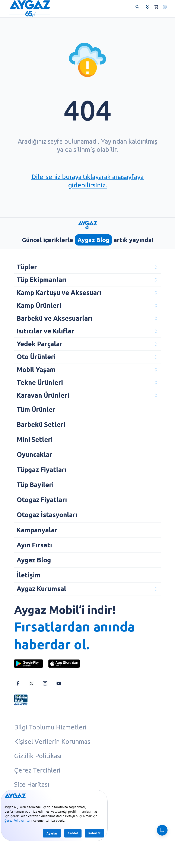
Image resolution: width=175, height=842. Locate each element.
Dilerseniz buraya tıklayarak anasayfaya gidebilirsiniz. (87, 181)
